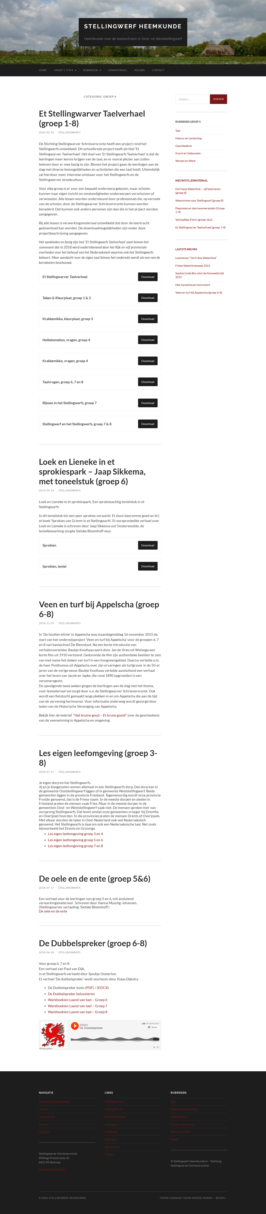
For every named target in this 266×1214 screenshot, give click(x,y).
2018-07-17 (46, 771)
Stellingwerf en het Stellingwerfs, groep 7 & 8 (77, 424)
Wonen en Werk (185, 160)
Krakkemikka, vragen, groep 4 (65, 361)
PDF (89, 988)
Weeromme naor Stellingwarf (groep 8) (199, 200)
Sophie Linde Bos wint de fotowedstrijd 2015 (199, 275)
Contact (158, 70)
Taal (177, 130)
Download (147, 276)
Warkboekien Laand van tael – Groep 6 (77, 1000)
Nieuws (139, 70)
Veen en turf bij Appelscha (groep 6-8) (198, 292)
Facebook (111, 1131)
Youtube (110, 1139)
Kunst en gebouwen (183, 1124)
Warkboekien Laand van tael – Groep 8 (77, 1012)
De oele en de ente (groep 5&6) (95, 878)
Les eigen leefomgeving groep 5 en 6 (75, 840)
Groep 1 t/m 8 (63, 70)
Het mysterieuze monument (192, 284)
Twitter (109, 1154)
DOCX (103, 988)
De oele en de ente (53, 911)
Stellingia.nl (112, 1124)
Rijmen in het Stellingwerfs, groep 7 (70, 403)
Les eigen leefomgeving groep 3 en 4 (75, 834)
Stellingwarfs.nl (114, 1101)
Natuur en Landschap (188, 138)
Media (175, 1139)
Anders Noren (202, 1197)
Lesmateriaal (117, 70)
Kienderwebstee (115, 1116)
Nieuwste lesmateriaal (191, 180)
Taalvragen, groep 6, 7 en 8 (63, 382)
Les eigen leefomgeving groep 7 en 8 (75, 846)
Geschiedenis (183, 145)
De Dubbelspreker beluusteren (71, 994)
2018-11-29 (46, 623)
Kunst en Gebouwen (188, 153)
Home (43, 70)
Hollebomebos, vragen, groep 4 (66, 340)
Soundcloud (112, 1147)
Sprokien (49, 545)
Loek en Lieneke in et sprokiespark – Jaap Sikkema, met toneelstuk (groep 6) (92, 471)
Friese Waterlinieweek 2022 (192, 265)
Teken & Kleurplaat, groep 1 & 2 (67, 298)
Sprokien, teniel (54, 566)
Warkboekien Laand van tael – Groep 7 (77, 1006)
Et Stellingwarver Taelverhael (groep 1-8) (200, 227)
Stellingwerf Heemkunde (133, 26)
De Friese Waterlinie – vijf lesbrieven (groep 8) (198, 190)
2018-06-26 (46, 952)
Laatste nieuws (186, 249)
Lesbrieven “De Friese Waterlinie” (196, 257)
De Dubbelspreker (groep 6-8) (93, 943)
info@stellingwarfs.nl (52, 1169)
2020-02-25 (46, 132)
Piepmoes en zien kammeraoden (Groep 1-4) (200, 210)
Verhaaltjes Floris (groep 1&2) (193, 219)
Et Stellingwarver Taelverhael (65, 277)
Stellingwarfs (69, 132)
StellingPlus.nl (113, 1109)
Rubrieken (90, 70)
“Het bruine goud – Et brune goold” (100, 715)
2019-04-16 (46, 490)
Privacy (43, 1124)
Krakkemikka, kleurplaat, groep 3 (68, 319)
